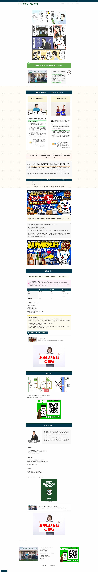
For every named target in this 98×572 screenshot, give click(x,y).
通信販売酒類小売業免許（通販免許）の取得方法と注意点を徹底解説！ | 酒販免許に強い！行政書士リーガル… (39, 141)
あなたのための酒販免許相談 (45, 556)
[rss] (77, 1)
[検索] (79, 1)
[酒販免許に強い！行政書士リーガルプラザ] (28, 4)
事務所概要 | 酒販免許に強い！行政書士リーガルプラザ (48, 506)
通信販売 (45, 289)
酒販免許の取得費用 (41, 338)
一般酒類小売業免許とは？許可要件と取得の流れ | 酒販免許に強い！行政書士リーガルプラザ (63, 142)
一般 (42, 289)
